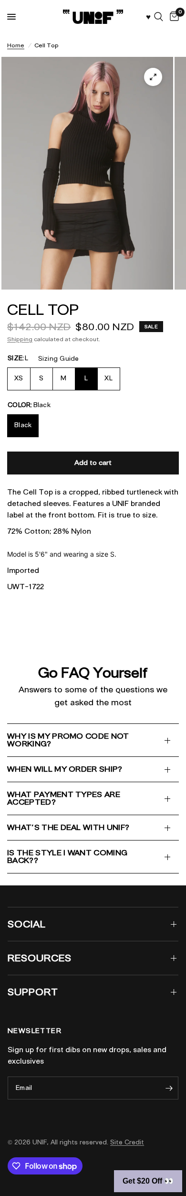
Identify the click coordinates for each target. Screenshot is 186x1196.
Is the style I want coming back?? (67, 856)
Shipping (19, 339)
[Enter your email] (168, 1088)
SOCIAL (27, 924)
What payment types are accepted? (63, 798)
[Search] (158, 16)
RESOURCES (40, 958)
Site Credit (127, 1142)
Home (15, 45)
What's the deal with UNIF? (68, 827)
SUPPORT (33, 992)
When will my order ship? (65, 769)
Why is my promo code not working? (68, 740)
